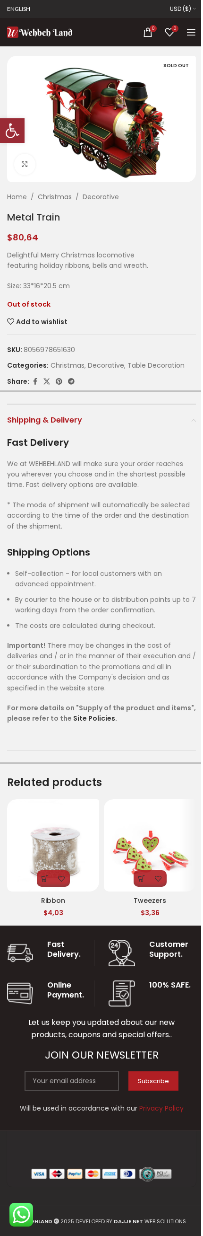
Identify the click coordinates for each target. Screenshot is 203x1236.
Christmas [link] (55, 197)
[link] (12, 130)
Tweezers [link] (150, 900)
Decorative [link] (101, 197)
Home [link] (17, 197)
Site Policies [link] (94, 718)
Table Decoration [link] (156, 365)
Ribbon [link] (53, 900)
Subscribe (153, 1081)
